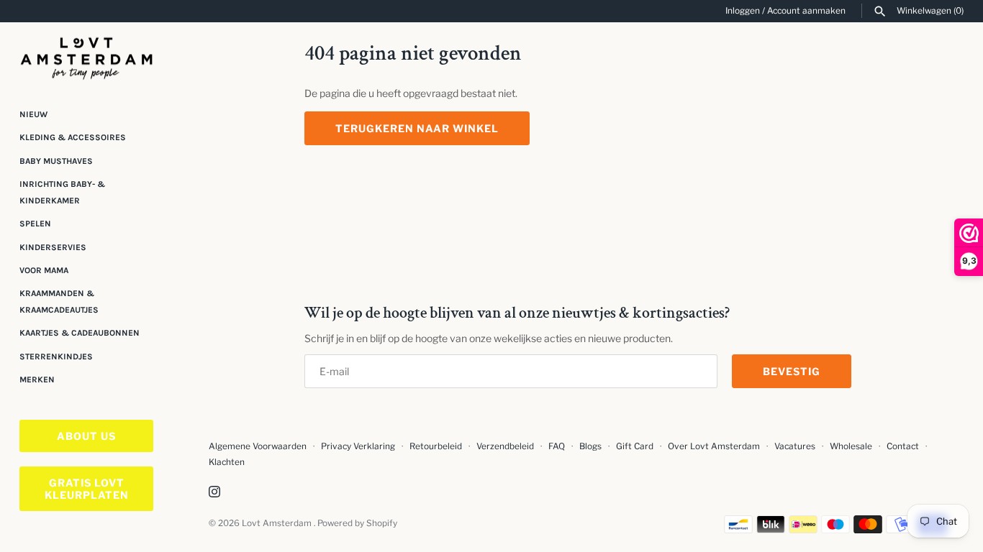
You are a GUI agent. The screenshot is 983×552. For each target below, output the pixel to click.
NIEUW (33, 114)
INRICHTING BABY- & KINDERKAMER (62, 192)
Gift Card (634, 446)
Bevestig (791, 371)
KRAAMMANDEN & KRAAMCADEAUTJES (59, 301)
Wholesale (851, 446)
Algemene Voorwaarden (259, 446)
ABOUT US (86, 436)
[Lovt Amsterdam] (86, 55)
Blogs (591, 446)
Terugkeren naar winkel (417, 128)
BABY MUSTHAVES (56, 161)
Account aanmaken (806, 11)
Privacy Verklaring (358, 446)
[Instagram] (214, 493)
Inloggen (742, 11)
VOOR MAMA (43, 270)
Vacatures (794, 446)
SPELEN (35, 223)
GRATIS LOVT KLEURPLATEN (87, 489)
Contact (903, 446)
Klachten (227, 462)
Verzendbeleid (505, 446)
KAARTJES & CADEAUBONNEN (79, 333)
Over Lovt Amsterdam (714, 446)
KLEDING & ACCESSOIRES (72, 137)
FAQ (556, 446)
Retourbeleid (435, 446)
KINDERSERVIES (52, 247)
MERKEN (37, 379)
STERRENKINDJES (56, 356)
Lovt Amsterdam (278, 523)
